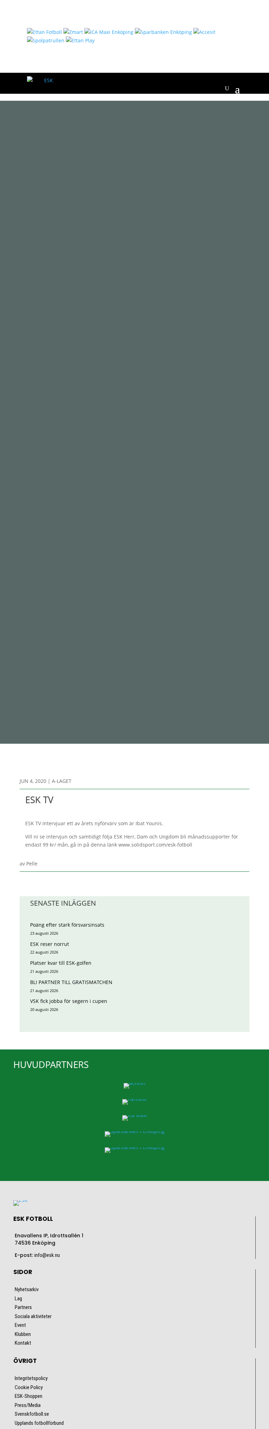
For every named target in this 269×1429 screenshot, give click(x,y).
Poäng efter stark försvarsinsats (67, 924)
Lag (18, 1298)
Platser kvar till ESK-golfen (60, 963)
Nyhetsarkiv (27, 1289)
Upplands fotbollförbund (39, 1423)
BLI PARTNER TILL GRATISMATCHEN (71, 982)
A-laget (61, 781)
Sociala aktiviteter (33, 1316)
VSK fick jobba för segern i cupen (68, 1001)
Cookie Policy (29, 1387)
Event (20, 1325)
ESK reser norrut (49, 944)
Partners (23, 1307)
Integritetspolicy (31, 1378)
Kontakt (23, 1343)
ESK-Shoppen (28, 1396)
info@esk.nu (47, 1255)
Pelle (31, 863)
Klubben (23, 1334)
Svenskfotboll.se (32, 1414)
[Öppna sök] (227, 88)
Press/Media (28, 1405)
